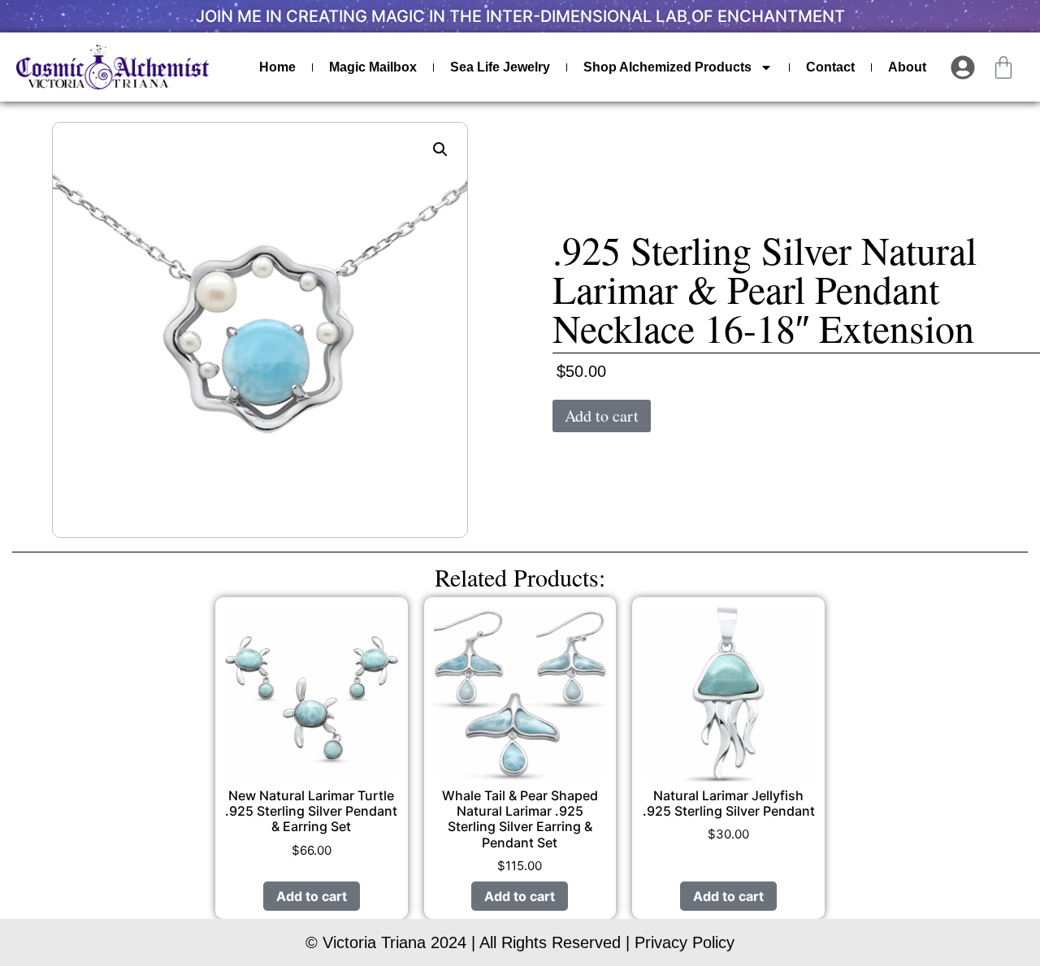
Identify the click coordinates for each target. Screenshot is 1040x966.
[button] (440, 149)
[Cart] (1003, 67)
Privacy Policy (684, 942)
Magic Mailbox (373, 67)
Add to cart (602, 416)
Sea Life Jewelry (500, 67)
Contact (830, 67)
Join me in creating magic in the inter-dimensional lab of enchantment (520, 16)
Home (277, 67)
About (907, 67)
